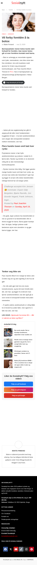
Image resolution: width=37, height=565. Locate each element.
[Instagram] (26, 549)
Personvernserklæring (8, 510)
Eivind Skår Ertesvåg (8, 530)
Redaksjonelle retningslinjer (9, 519)
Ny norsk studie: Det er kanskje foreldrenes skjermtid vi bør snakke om (23, 332)
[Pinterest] (31, 549)
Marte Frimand (9, 44)
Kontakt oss (5, 516)
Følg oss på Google (18, 395)
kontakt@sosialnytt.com (9, 536)
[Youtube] (16, 549)
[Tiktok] (21, 549)
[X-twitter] (10, 549)
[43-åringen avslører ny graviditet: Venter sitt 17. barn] (8, 353)
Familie (11, 10)
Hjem (3, 10)
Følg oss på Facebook (18, 384)
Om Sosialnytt (6, 482)
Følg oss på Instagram (18, 390)
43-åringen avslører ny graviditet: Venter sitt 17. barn (22, 353)
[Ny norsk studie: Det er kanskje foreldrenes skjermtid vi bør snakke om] (8, 332)
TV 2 (11, 72)
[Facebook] (5, 549)
